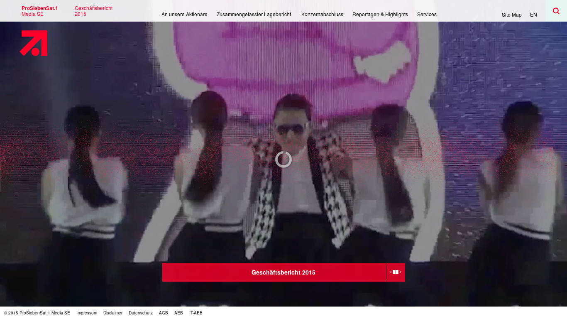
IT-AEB (196, 313)
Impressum (86, 313)
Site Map (512, 14)
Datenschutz (141, 313)
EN (533, 14)
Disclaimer (112, 313)
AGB (163, 313)
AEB (178, 313)
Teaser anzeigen (395, 272)
